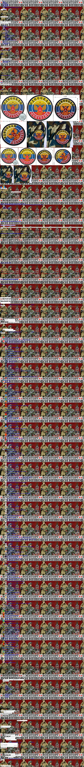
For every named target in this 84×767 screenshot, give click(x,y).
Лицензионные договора (10, 35)
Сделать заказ (4, 741)
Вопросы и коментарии (7, 208)
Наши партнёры (6, 5)
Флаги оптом (7, 38)
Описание (5, 206)
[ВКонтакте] (1, 187)
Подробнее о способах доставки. (6, 284)
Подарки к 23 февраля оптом (10, 39)
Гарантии (4, 2)
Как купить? (5, 26)
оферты (32, 304)
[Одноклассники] (2, 187)
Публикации (5, 29)
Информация (5, 32)
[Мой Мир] (4, 187)
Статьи (6, 30)
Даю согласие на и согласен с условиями (18, 304)
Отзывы (4, 28)
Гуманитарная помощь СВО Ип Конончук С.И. (12, 7)
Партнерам (5, 36)
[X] (6, 187)
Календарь (5, 6)
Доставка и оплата (6, 27)
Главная (4, 25)
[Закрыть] (0, 313)
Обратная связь (6, 4)
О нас (4, 1)
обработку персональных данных (15, 304)
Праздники (7, 696)
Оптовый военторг (8, 37)
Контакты (5, 40)
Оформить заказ (4, 23)
